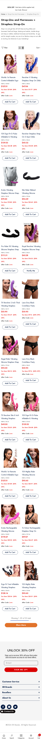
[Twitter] (15, 707)
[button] (19, 47)
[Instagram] (9, 707)
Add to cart (10, 101)
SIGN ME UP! (21, 670)
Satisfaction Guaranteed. (21, 10)
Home (3, 14)
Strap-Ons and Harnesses (16, 14)
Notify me (31, 270)
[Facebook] (3, 707)
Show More (21, 625)
